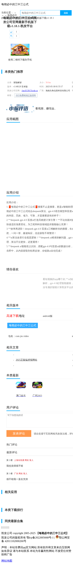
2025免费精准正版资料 (26, 95)
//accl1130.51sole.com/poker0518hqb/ (37, 90)
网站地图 (6, 560)
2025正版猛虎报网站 (26, 360)
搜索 (66, 13)
